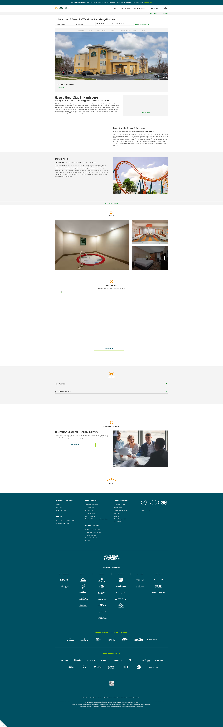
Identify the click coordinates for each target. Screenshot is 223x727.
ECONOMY (83, 574)
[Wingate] (102, 586)
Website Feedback (147, 511)
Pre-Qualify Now (148, 2)
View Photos (150, 257)
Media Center (118, 507)
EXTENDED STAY (64, 574)
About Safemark (90, 513)
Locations (59, 507)
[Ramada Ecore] (102, 618)
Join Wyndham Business (92, 529)
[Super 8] (83, 586)
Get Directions (109, 348)
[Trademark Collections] (140, 586)
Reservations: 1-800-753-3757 (65, 520)
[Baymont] (102, 605)
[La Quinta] (102, 580)
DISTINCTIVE (159, 574)
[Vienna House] (121, 599)
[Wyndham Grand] (159, 593)
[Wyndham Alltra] (121, 605)
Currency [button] (165, 13)
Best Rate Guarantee (91, 504)
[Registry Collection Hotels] (159, 580)
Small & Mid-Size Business (93, 538)
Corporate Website (120, 504)
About (58, 504)
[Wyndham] (140, 580)
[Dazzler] (121, 593)
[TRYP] (121, 580)
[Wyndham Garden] (102, 593)
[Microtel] (83, 593)
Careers (116, 516)
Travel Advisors (89, 540)
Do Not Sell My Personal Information (96, 519)
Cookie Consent (90, 516)
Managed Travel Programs (93, 532)
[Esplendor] (121, 586)
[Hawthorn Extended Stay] (64, 580)
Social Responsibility (120, 519)
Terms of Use (89, 510)
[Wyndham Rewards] (111, 557)
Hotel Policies (145, 112)
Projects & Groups (90, 535)
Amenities (113, 30)
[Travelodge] (83, 605)
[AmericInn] (102, 599)
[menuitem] (115, 8)
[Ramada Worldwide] (102, 612)
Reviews (142, 30)
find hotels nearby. (144, 24)
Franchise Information (120, 510)
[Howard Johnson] (83, 599)
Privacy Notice (89, 507)
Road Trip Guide (61, 510)
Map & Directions (101, 30)
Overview (81, 30)
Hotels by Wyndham (111, 567)
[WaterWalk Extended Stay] (64, 586)
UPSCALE (140, 574)
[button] (52, 2)
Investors (117, 513)
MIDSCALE (102, 574)
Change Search (153, 13)
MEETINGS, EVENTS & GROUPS (128, 30)
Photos (90, 30)
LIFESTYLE (121, 574)
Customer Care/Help (62, 523)
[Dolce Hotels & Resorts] (159, 586)
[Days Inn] (83, 580)
